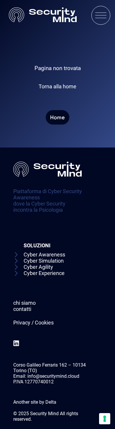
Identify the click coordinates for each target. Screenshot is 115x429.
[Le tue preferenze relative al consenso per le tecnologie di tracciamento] (104, 418)
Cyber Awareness (44, 254)
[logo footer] (47, 185)
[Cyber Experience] (39, 273)
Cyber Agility (38, 267)
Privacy (21, 322)
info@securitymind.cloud (53, 376)
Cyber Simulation (44, 261)
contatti (22, 309)
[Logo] (43, 15)
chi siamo (24, 303)
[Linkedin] (16, 343)
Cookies (44, 322)
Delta (50, 402)
